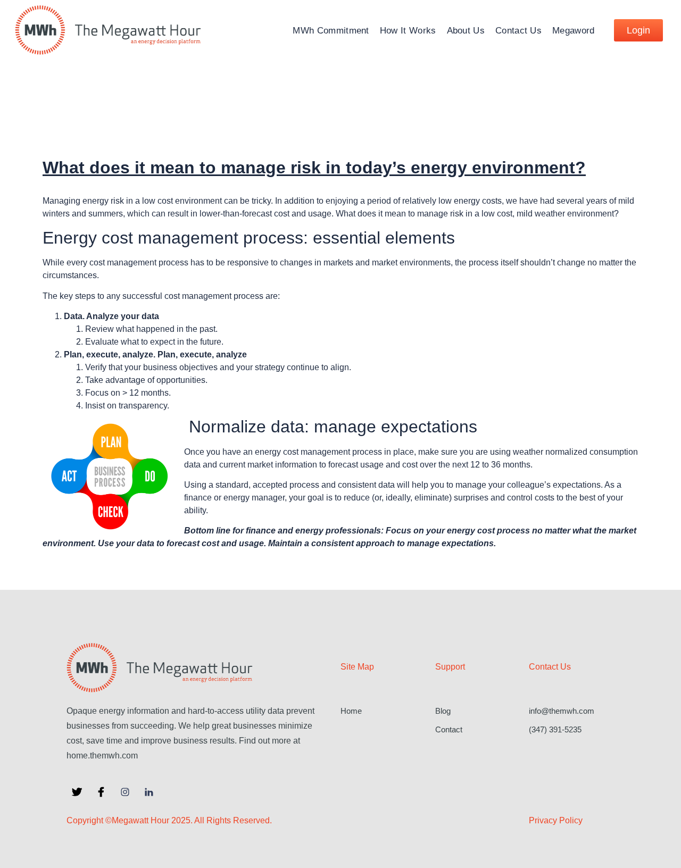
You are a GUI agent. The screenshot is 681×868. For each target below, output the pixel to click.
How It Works (408, 31)
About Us (466, 31)
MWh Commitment (331, 31)
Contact (448, 729)
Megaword (573, 31)
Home (351, 710)
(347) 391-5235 (555, 729)
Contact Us (518, 31)
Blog (443, 710)
